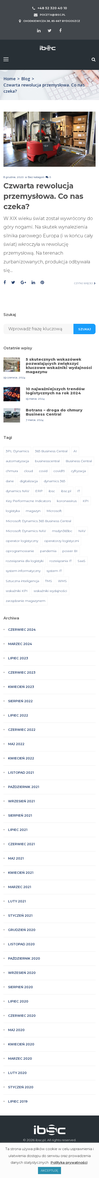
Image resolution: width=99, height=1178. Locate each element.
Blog (25, 78)
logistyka (13, 511)
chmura (12, 471)
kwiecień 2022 (21, 758)
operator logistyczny (22, 541)
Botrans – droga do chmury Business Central (54, 412)
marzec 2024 (20, 644)
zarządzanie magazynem (25, 601)
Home (9, 78)
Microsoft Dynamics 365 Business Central (38, 521)
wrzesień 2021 (21, 801)
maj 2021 (16, 858)
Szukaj (84, 329)
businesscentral (47, 461)
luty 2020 (17, 1073)
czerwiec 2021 (21, 844)
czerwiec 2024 (22, 630)
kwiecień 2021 (20, 873)
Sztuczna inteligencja (22, 581)
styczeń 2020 (20, 1087)
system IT (54, 571)
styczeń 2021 (20, 915)
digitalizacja (29, 481)
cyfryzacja (78, 471)
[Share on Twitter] (13, 283)
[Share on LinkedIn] (33, 283)
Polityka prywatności (69, 1162)
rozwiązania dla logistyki (25, 561)
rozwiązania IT (61, 561)
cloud (28, 471)
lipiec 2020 (18, 1001)
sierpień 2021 (20, 815)
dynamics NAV (17, 491)
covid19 (59, 471)
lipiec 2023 (18, 658)
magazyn (33, 511)
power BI (70, 551)
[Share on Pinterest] (42, 283)
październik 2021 (23, 787)
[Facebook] (60, 31)
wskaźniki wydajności (50, 591)
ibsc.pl (66, 491)
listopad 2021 (21, 772)
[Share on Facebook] (4, 283)
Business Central (79, 461)
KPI (86, 501)
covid (43, 471)
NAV (82, 531)
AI (75, 451)
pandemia (48, 551)
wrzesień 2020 (22, 973)
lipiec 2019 (17, 1101)
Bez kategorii (36, 177)
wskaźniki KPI (17, 591)
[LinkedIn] (39, 31)
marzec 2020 (20, 1058)
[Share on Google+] (23, 283)
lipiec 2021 (17, 830)
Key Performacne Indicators (28, 501)
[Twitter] (49, 31)
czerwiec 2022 (21, 730)
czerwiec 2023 (21, 672)
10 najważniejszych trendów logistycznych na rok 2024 (55, 391)
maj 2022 (16, 744)
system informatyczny (23, 571)
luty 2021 (17, 901)
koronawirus (67, 501)
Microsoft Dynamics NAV (26, 531)
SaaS (81, 561)
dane (10, 481)
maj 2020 (16, 1030)
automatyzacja (17, 461)
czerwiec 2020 (22, 1016)
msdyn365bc (62, 531)
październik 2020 (24, 958)
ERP (39, 491)
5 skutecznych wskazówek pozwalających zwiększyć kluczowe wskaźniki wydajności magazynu (59, 365)
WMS (62, 581)
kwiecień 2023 (21, 687)
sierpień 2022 (20, 701)
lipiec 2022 (18, 715)
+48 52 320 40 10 (52, 8)
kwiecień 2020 (21, 1044)
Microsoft (54, 511)
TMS (48, 581)
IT (78, 491)
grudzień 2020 (21, 930)
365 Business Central (51, 451)
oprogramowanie (20, 551)
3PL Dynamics (17, 451)
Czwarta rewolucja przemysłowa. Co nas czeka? (43, 196)
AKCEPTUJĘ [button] (49, 1170)
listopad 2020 (21, 944)
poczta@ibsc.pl (52, 14)
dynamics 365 (54, 481)
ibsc (52, 491)
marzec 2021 (19, 887)
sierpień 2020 (20, 987)
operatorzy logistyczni (61, 541)
